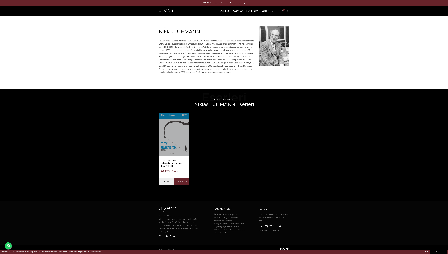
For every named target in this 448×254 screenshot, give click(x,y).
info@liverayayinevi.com (269, 230)
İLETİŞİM (265, 11)
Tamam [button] (438, 251)
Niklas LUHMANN (167, 166)
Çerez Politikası (221, 233)
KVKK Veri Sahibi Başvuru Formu (229, 230)
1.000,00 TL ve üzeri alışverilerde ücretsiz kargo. (224, 3)
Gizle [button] (426, 251)
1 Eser (162, 27)
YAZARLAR (238, 11)
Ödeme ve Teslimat (223, 220)
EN (287, 11)
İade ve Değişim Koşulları (226, 214)
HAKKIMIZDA (252, 11)
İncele (166, 181)
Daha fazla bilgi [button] (96, 252)
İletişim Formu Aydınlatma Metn (229, 224)
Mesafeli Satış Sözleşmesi (226, 217)
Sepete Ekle (181, 181)
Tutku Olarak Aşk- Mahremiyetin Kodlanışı (171, 161)
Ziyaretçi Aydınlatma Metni (226, 227)
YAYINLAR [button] (224, 11)
